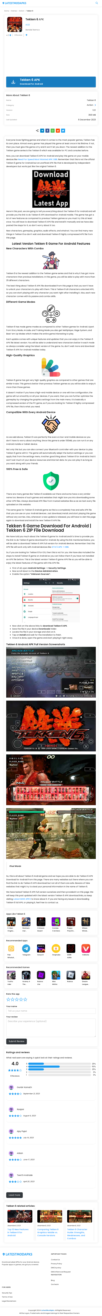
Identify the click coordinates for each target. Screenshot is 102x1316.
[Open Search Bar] (97, 3)
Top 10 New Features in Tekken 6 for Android (17, 1232)
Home (6, 11)
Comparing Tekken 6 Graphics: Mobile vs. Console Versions (47, 1232)
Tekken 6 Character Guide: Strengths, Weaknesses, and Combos (77, 1234)
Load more (14, 1195)
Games (14, 11)
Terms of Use (7, 1297)
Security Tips (7, 1293)
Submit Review (16, 1041)
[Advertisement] (51, 56)
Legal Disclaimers (9, 1301)
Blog (53, 1280)
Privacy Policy (56, 1263)
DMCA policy (56, 1267)
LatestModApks (47, 1310)
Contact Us (55, 1259)
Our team (55, 1284)
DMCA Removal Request (61, 1272)
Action (21, 11)
